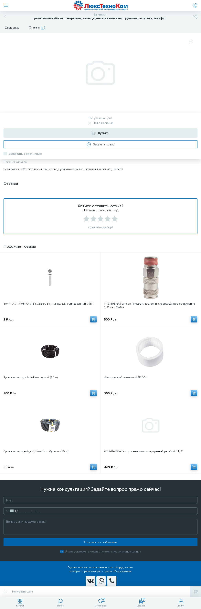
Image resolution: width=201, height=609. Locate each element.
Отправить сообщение (100, 542)
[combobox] (11, 511)
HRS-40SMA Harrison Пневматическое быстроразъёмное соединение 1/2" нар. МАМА (149, 305)
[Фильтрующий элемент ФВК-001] (150, 351)
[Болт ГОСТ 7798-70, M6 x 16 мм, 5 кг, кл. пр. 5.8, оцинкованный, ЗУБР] (50, 277)
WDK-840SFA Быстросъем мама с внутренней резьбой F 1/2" (143, 451)
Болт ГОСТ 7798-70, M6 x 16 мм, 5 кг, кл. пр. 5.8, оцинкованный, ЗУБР (48, 303)
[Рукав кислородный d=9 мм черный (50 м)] (50, 351)
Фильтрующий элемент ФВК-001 (125, 377)
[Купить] (93, 319)
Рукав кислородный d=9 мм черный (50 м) (31, 377)
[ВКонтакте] (90, 581)
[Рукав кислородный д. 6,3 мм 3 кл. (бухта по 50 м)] (50, 425)
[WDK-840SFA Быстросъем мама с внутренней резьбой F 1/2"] (150, 425)
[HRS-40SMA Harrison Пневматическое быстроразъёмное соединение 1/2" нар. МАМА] (150, 277)
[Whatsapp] (101, 581)
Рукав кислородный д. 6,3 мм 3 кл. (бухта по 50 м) (36, 451)
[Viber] (111, 581)
